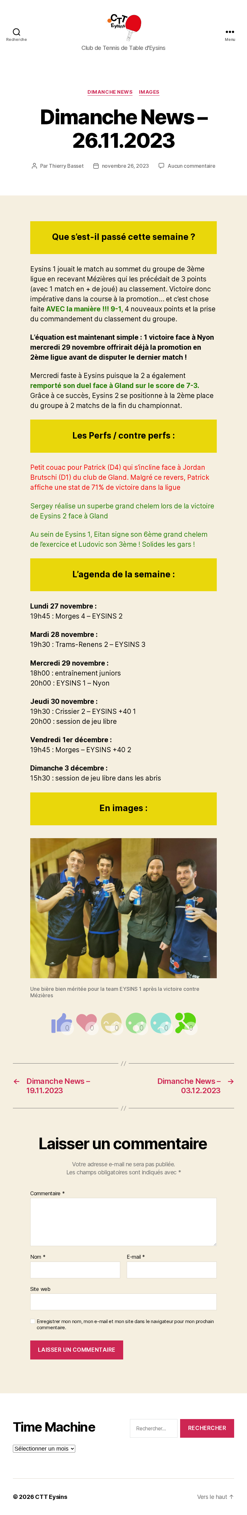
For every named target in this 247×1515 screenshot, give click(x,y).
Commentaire (47, 1194)
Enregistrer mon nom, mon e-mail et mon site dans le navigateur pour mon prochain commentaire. (125, 1324)
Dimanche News (110, 92)
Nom (38, 1257)
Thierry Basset (66, 166)
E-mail (136, 1257)
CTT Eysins (51, 1496)
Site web (40, 1289)
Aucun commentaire (191, 166)
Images (149, 92)
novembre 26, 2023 (125, 166)
